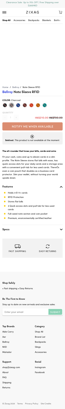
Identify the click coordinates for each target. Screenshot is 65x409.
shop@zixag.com (11, 367)
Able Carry (8, 331)
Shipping (6, 382)
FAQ (4, 377)
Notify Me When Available (32, 126)
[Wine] (31, 105)
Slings (38, 346)
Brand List (40, 336)
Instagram (40, 367)
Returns (6, 387)
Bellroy (15, 87)
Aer (4, 336)
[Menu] (4, 12)
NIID (4, 346)
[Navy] (18, 105)
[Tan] (38, 105)
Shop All (39, 331)
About (5, 372)
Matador (7, 352)
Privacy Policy (31, 403)
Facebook (40, 372)
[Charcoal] (11, 105)
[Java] (24, 105)
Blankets (46, 20)
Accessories (19, 20)
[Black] (5, 105)
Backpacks (33, 20)
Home (5, 87)
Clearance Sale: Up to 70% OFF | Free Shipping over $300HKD (32, 4)
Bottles (57, 20)
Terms (20, 403)
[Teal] (44, 105)
